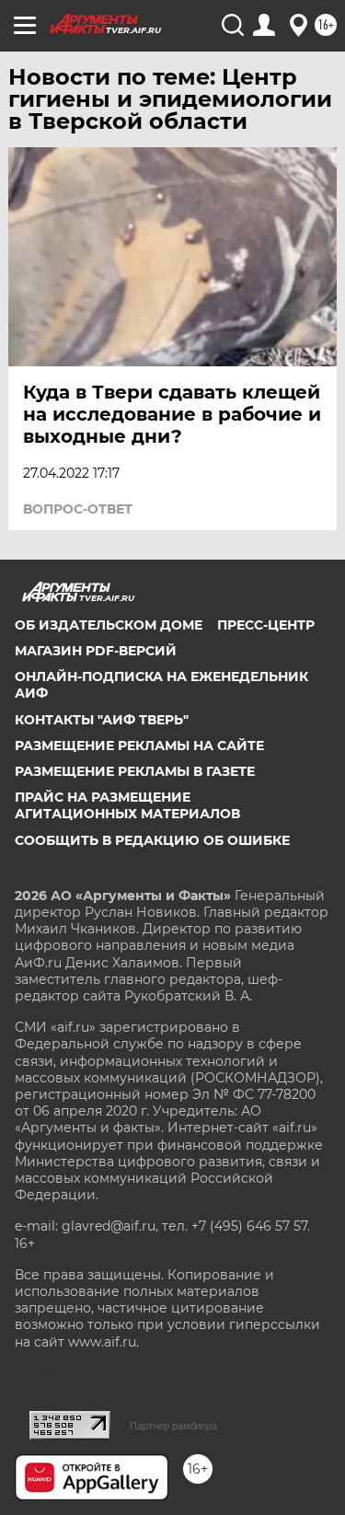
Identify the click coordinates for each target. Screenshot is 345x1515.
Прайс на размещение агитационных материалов (127, 805)
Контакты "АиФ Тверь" (102, 719)
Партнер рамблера (173, 1425)
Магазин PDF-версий (96, 650)
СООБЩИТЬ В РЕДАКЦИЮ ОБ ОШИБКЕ (152, 840)
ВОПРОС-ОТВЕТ (77, 509)
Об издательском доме (108, 625)
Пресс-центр (266, 625)
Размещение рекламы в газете (135, 771)
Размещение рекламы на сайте (139, 745)
